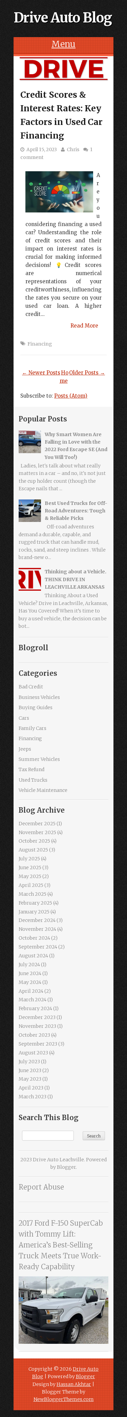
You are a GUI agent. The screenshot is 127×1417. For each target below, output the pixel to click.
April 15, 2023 (41, 149)
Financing (39, 344)
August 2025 (33, 850)
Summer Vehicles (39, 759)
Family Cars (32, 728)
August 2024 (33, 956)
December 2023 (37, 1017)
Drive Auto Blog (63, 17)
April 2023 (31, 1088)
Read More (84, 325)
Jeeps (25, 749)
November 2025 (37, 832)
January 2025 (34, 912)
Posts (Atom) (70, 396)
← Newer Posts (41, 372)
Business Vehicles (39, 697)
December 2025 (37, 824)
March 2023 (32, 1097)
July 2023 (29, 1061)
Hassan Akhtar (74, 1384)
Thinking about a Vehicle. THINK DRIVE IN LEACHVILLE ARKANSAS (75, 579)
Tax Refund (31, 769)
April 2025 (31, 885)
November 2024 (37, 929)
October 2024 (34, 938)
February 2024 (35, 1008)
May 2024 (30, 982)
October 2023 (34, 1035)
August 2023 (33, 1053)
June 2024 (30, 973)
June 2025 (30, 867)
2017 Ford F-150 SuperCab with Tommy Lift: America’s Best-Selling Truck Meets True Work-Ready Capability (61, 1245)
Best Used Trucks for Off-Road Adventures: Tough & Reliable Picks (76, 511)
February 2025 (35, 903)
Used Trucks (33, 780)
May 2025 (30, 876)
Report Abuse (41, 1187)
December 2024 (37, 920)
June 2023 (30, 1070)
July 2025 (29, 859)
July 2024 (29, 964)
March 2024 (32, 1000)
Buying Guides (35, 707)
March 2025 (32, 894)
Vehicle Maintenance (43, 790)
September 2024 (38, 947)
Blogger (66, 1167)
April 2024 (31, 991)
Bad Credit (31, 687)
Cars (24, 718)
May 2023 (30, 1079)
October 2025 (34, 841)
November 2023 (37, 1026)
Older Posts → (87, 372)
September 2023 (38, 1044)
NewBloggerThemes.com (64, 1399)
